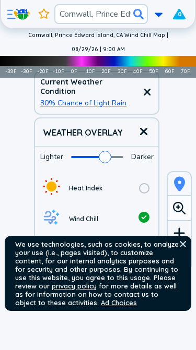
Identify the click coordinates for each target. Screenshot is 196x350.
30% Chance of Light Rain (83, 103)
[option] (96, 188)
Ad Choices (119, 302)
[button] (183, 244)
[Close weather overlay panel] (144, 132)
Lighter (51, 157)
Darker (142, 157)
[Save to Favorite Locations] (44, 14)
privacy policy (74, 286)
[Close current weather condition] (147, 93)
